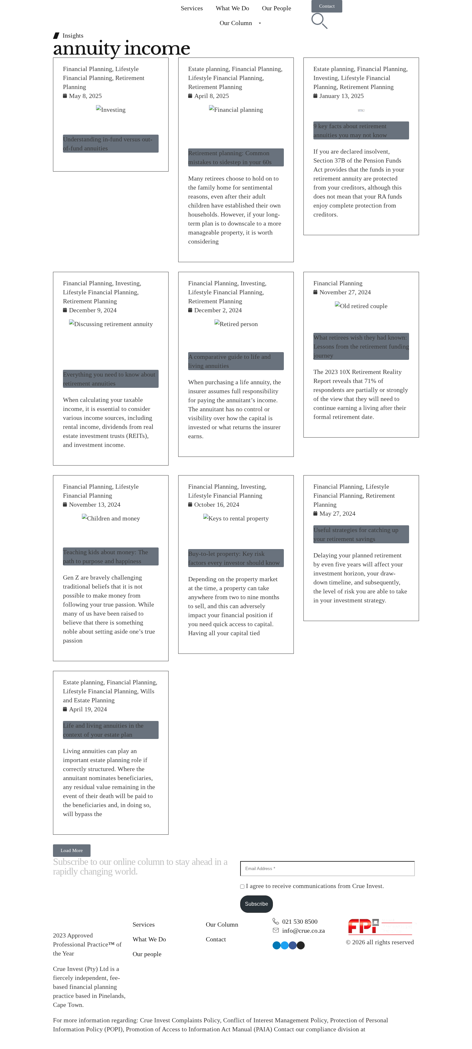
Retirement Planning (215, 86)
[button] (72, 850)
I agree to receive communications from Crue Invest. (314, 886)
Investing (325, 77)
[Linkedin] (277, 945)
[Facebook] (293, 945)
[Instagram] (301, 945)
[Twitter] (285, 945)
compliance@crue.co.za (84, 1038)
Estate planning (208, 68)
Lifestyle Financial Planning (225, 77)
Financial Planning (87, 68)
